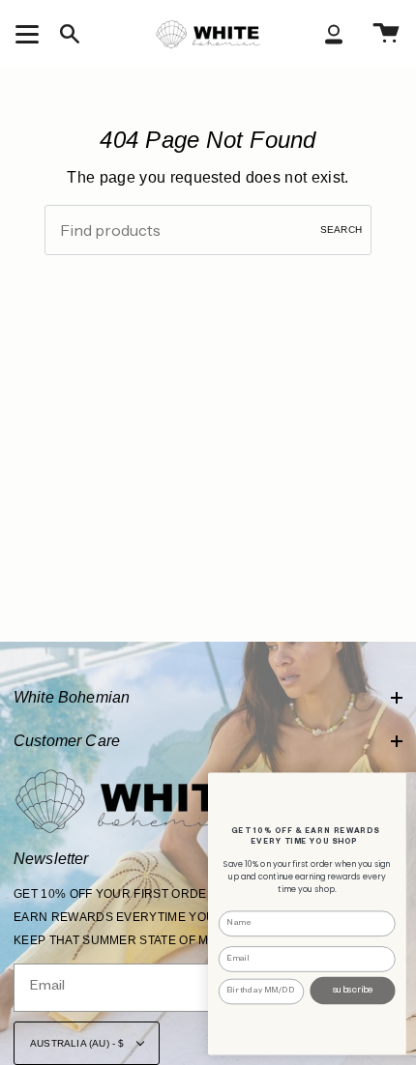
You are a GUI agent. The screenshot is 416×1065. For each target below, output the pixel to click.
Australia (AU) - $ (79, 1043)
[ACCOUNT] (333, 34)
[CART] (386, 34)
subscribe (352, 989)
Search (341, 229)
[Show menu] (30, 33)
